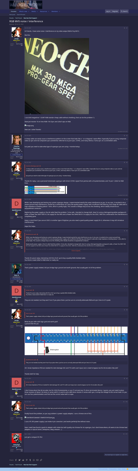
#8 (126, 310)
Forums (13, 11)
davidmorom (16, 210)
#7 (126, 286)
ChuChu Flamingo (16, 147)
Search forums (21, 14)
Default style (14, 469)
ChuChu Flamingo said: (32, 166)
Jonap (12, 24)
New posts (12, 14)
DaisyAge (16, 445)
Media (34, 11)
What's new (23, 11)
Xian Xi (16, 275)
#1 (126, 28)
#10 (126, 401)
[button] (28, 11)
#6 (126, 264)
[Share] (124, 28)
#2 (126, 135)
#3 (126, 162)
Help (119, 469)
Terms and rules (102, 469)
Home (123, 469)
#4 (126, 199)
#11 (126, 434)
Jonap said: (29, 290)
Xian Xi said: (29, 313)
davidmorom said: (31, 234)
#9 (126, 378)
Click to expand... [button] (76, 251)
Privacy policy (112, 469)
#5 (126, 230)
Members (55, 11)
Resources (43, 11)
